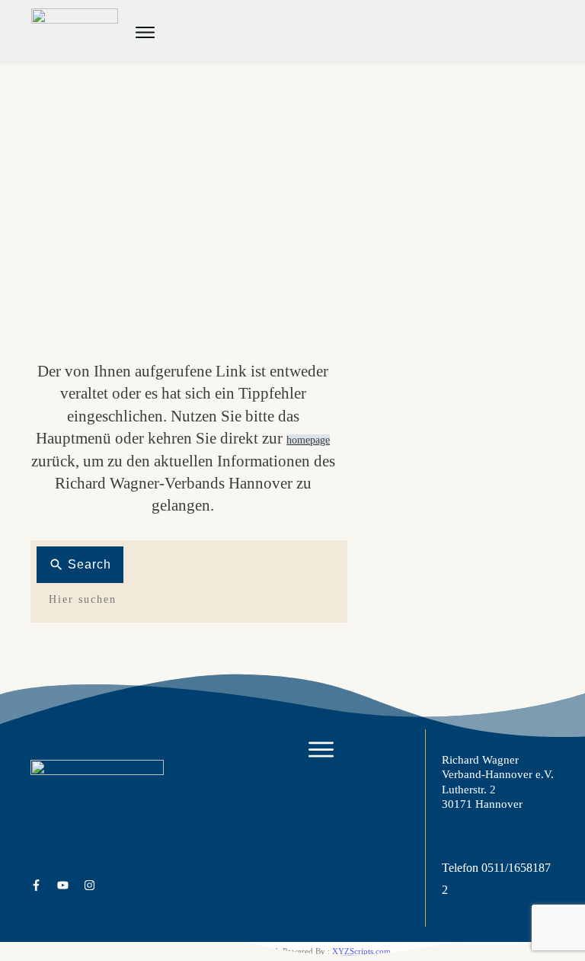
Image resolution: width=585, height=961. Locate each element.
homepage (308, 440)
